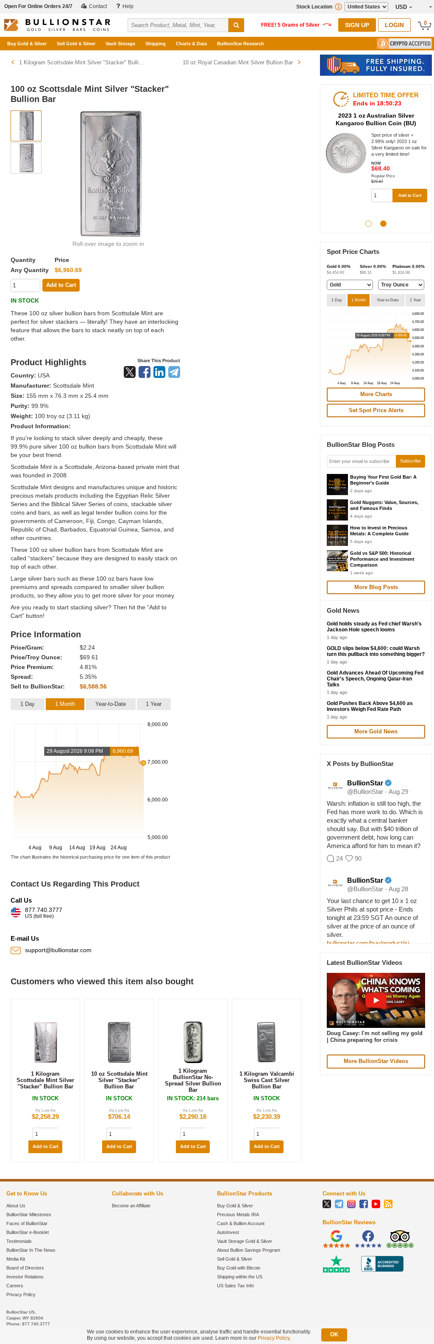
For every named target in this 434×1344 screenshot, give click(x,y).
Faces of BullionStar (26, 1223)
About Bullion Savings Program (248, 1250)
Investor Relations (25, 1276)
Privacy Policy (21, 1294)
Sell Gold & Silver (76, 43)
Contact (97, 6)
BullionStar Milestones (28, 1214)
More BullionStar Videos (376, 1061)
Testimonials (19, 1241)
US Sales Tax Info (235, 1285)
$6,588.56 (93, 686)
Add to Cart (45, 1146)
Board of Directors (25, 1267)
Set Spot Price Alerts (376, 410)
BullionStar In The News (31, 1250)
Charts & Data (191, 43)
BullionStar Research (240, 43)
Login (394, 25)
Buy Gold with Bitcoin (238, 1267)
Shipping (155, 43)
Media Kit (15, 1258)
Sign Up (357, 25)
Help (127, 6)
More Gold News (376, 731)
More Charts (376, 394)
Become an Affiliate (131, 1205)
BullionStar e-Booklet (27, 1232)
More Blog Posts (376, 587)
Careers (14, 1285)
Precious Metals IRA (238, 1214)
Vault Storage (120, 43)
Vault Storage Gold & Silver (244, 1241)
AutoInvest (228, 1232)
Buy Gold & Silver (27, 43)
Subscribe (410, 460)
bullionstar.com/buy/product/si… (371, 943)
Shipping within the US (239, 1276)
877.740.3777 (43, 913)
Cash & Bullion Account (240, 1223)
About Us (15, 1205)
